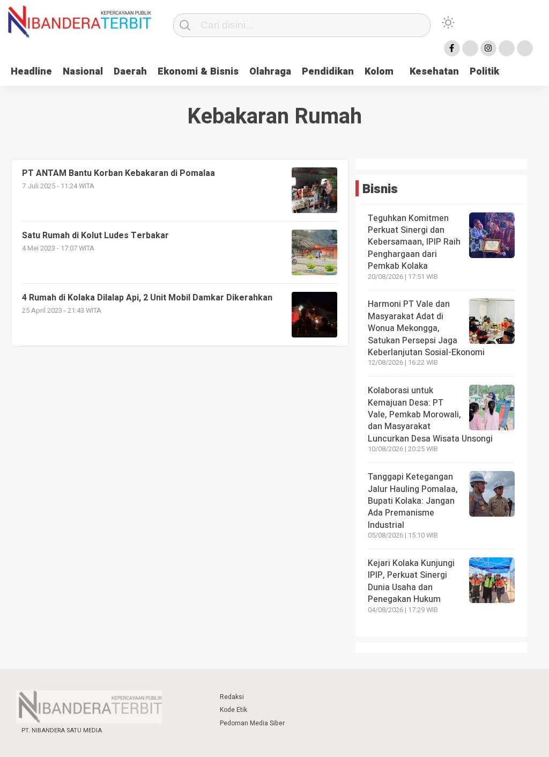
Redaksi (232, 697)
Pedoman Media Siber (252, 723)
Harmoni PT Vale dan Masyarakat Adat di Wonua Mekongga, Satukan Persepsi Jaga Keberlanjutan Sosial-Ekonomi (426, 328)
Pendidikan (328, 71)
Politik (484, 71)
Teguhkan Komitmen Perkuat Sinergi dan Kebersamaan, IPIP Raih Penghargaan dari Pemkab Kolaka (414, 242)
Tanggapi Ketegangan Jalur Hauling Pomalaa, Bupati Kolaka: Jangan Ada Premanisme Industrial (413, 501)
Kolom (379, 71)
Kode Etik (233, 710)
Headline (31, 71)
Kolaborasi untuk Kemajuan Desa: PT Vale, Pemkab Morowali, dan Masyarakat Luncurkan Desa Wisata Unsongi (430, 414)
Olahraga (270, 71)
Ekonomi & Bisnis (198, 71)
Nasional (83, 71)
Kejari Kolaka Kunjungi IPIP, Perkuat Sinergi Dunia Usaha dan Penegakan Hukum (411, 581)
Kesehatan (434, 71)
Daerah (130, 71)
